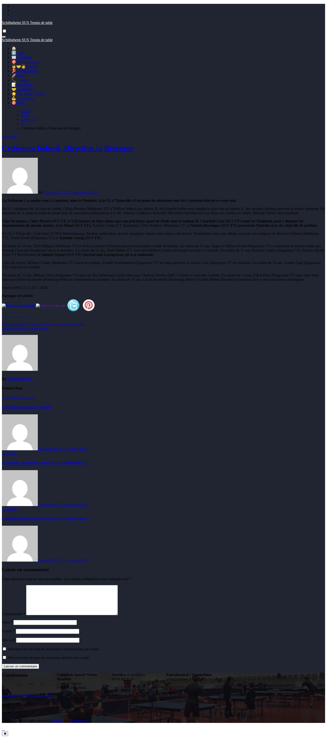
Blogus (57, 721)
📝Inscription (21, 85)
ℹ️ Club (18, 53)
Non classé (26, 398)
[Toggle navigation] (4, 37)
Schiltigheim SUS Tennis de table (27, 23)
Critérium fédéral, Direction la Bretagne (68, 148)
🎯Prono (18, 103)
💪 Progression (23, 98)
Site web (8, 640)
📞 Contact (20, 80)
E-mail (8, 631)
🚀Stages (18, 75)
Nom (7, 622)
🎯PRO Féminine (25, 62)
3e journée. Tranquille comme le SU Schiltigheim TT (44, 463)
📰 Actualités (21, 57)
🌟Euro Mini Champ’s (28, 94)
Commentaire (13, 614)
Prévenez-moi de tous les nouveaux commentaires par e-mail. (54, 649)
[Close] (5, 733)
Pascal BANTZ (56, 192)
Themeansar (78, 721)
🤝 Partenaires (22, 89)
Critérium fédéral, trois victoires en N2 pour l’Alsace (44, 518)
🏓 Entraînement (24, 71)
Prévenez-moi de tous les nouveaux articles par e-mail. (49, 658)
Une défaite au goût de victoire (26, 407)
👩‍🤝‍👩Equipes (24, 66)
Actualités (9, 136)
